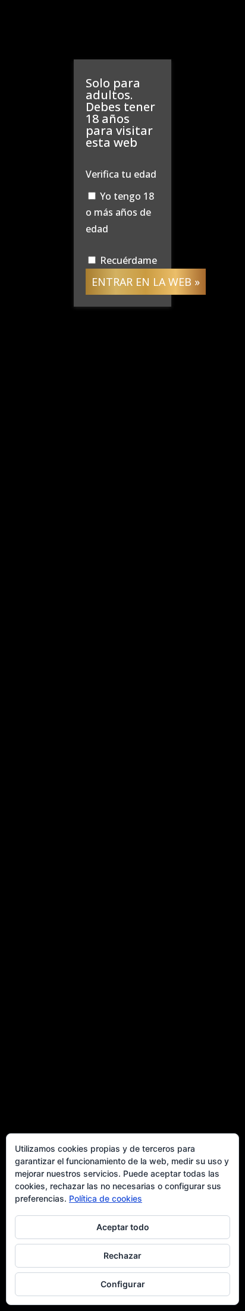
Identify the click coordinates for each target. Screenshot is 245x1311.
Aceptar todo (122, 1227)
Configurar (122, 1284)
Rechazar (122, 1255)
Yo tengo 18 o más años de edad (120, 212)
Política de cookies (105, 1198)
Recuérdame (127, 260)
